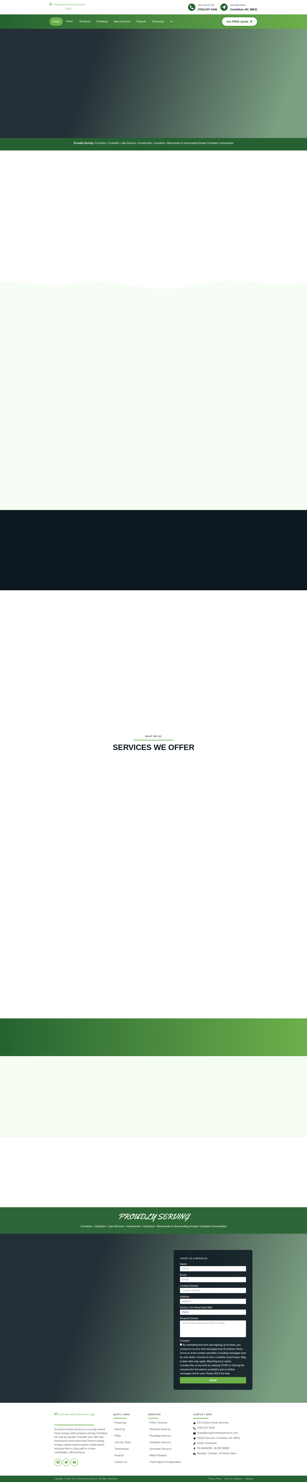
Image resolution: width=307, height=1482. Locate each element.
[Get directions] (224, 7)
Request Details (189, 1318)
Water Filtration (158, 1455)
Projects (141, 21)
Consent (185, 1340)
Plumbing (102, 21)
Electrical (85, 21)
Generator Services (160, 1448)
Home (56, 21)
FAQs (117, 1435)
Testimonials (121, 1448)
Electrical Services (160, 1429)
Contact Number (189, 1285)
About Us (119, 1429)
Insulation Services (160, 1442)
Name (183, 1264)
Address (185, 1296)
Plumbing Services (160, 1435)
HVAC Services (158, 1422)
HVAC (69, 21)
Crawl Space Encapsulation (165, 1462)
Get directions (238, 5)
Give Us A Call (206, 5)
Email (183, 1275)
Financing (158, 21)
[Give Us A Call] (191, 7)
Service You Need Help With (196, 1307)
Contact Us (120, 1462)
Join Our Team (122, 1442)
